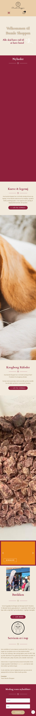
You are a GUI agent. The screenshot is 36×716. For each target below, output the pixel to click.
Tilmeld (18, 712)
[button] (8, 12)
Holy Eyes (20, 664)
